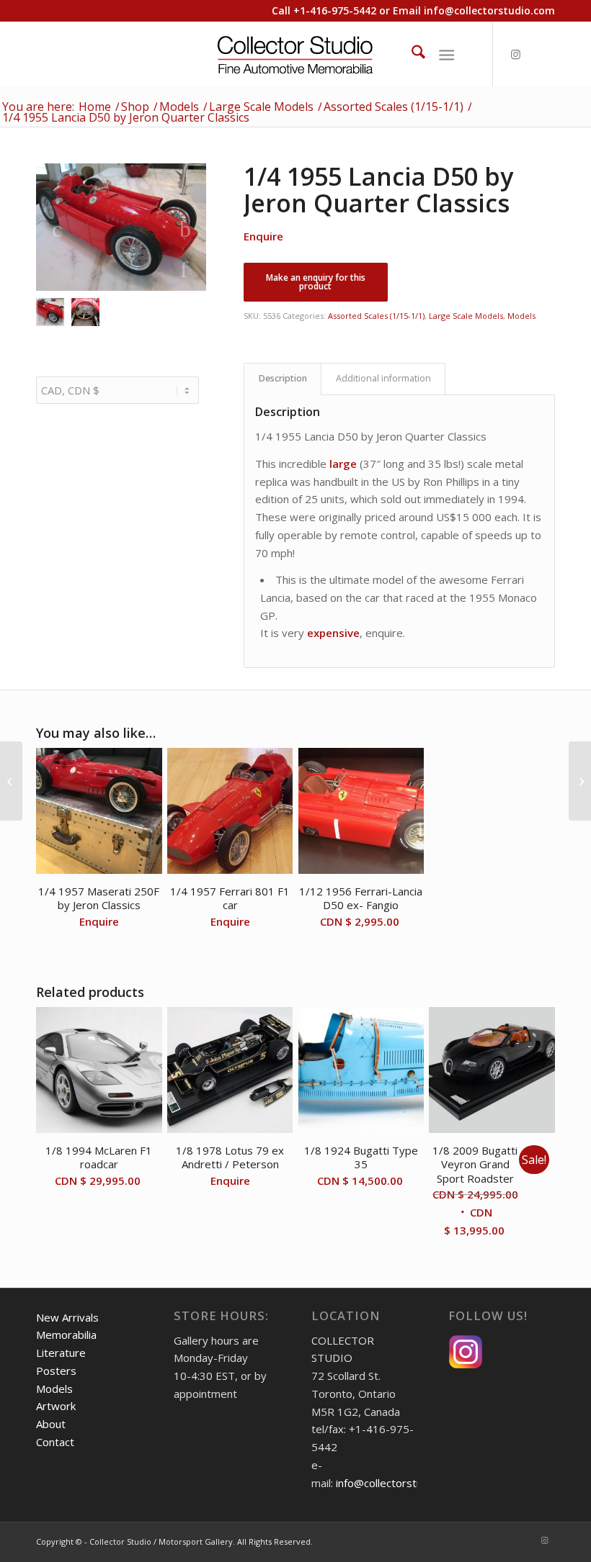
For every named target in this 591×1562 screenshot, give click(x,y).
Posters (56, 1370)
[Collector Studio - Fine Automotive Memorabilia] (295, 54)
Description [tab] (283, 378)
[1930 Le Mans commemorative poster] (11, 781)
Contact (55, 1442)
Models (521, 315)
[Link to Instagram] (515, 54)
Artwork (56, 1406)
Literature (61, 1352)
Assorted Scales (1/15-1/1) (376, 315)
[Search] (411, 54)
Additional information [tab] (383, 378)
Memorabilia (66, 1334)
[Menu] (446, 54)
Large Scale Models (466, 315)
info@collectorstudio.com (489, 10)
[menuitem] (411, 54)
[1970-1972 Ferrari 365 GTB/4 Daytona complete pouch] (580, 781)
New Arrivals (67, 1317)
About (51, 1424)
